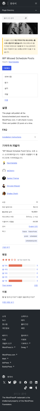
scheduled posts (31, 241)
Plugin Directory (8, 10)
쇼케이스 (24, 316)
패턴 (23, 328)
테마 (23, 320)
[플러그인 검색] (26, 18)
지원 (6, 100)
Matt (5, 359)
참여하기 (24, 335)
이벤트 (23, 339)
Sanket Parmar (13, 178)
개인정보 (5, 328)
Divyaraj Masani (13, 186)
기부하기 (25, 343)
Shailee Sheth (12, 193)
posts (26, 236)
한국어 (10, 377)
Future (25, 231)
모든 (36, 285)
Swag (24, 347)
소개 (4, 316)
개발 (6, 94)
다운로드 (7, 68)
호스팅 (5, 324)
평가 (6, 82)
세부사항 (8, 76)
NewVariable (14, 62)
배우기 (5, 335)
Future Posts (33, 231)
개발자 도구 (7, 343)
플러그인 (24, 324)
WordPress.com (9, 355)
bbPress (6, 363)
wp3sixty (10, 170)
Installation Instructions (11, 137)
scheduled (33, 236)
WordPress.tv (8, 347)
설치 (6, 88)
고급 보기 (6, 247)
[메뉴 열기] (36, 3)
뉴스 (4, 320)
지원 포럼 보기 (8, 302)
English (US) (33, 226)
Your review (7, 285)
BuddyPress (8, 367)
